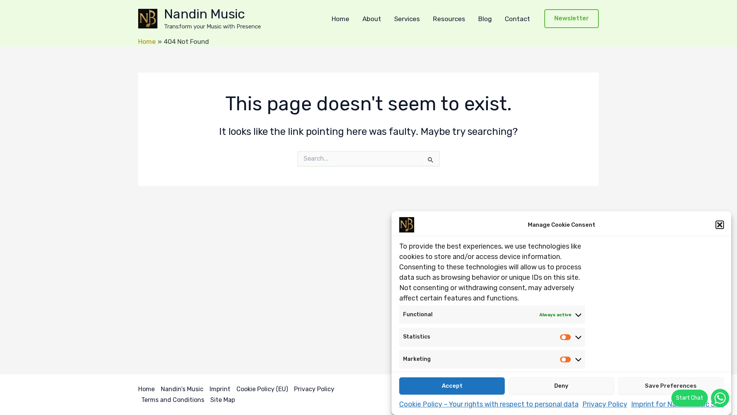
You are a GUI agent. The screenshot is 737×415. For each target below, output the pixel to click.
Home (340, 19)
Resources (449, 19)
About (371, 19)
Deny (561, 385)
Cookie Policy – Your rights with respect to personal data (488, 404)
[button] (720, 225)
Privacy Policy (604, 404)
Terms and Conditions (172, 399)
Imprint (220, 389)
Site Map (222, 399)
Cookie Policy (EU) (262, 389)
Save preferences (671, 385)
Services (407, 19)
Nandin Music (204, 14)
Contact (517, 19)
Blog (485, 19)
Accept (452, 385)
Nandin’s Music (182, 389)
